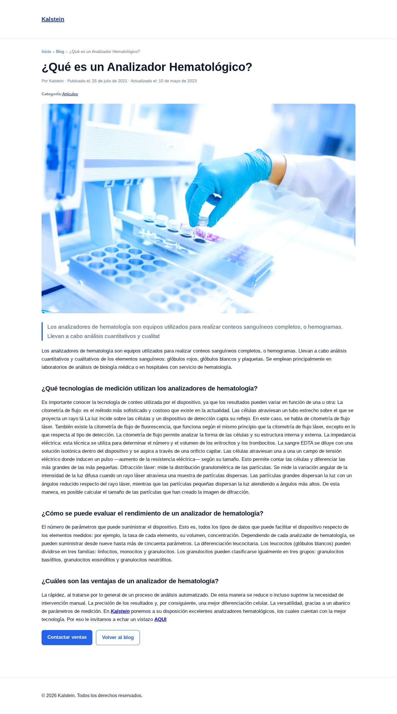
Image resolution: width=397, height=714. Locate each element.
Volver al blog (118, 637)
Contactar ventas (67, 637)
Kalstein (53, 19)
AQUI (160, 619)
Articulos (70, 94)
